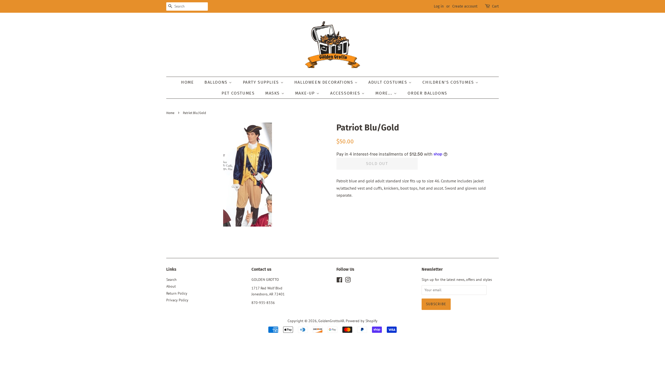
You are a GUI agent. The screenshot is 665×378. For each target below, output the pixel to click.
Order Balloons (427, 93)
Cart (495, 6)
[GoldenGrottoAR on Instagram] (348, 280)
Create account (464, 6)
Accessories (346, 93)
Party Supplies (262, 82)
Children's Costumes (448, 82)
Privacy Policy (177, 300)
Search (171, 279)
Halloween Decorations (324, 82)
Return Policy (176, 293)
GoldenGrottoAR (331, 321)
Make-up (305, 93)
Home (187, 82)
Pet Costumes (238, 93)
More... (384, 93)
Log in (439, 6)
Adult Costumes (388, 82)
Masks (273, 93)
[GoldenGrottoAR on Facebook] (339, 280)
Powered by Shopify (361, 321)
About (171, 286)
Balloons (216, 82)
